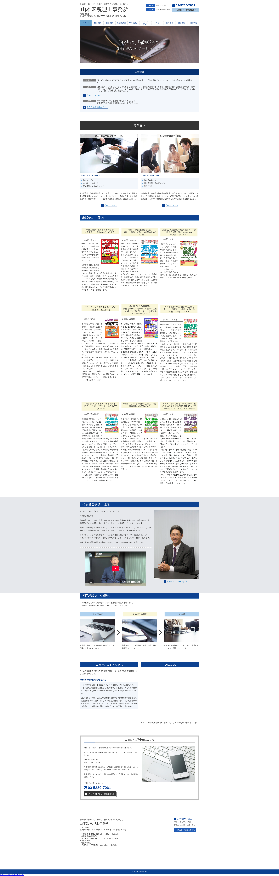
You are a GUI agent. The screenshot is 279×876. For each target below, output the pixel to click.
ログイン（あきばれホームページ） (12, 875)
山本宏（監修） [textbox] (168, 239)
